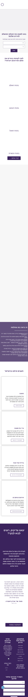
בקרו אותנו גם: (7, 664)
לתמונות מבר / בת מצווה (17, 440)
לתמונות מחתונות (19, 405)
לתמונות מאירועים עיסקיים (17, 511)
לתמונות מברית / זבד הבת (17, 475)
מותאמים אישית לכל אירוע (20, 640)
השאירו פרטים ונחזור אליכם (14, 678)
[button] (26, 4)
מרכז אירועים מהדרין (8, 640)
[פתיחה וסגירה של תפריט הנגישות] (2, 687)
